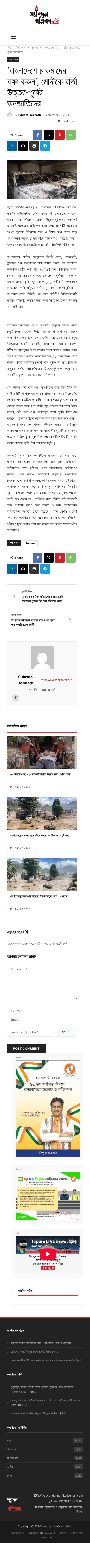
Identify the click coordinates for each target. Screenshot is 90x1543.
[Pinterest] (60, 135)
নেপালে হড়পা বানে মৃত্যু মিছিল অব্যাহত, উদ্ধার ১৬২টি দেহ (39, 835)
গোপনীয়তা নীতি (76, 1533)
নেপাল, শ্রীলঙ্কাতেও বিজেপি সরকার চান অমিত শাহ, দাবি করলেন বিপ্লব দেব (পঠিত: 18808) (45, 1403)
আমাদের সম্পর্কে (17, 1533)
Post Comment (26, 1048)
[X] (49, 135)
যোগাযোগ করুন (47, 1537)
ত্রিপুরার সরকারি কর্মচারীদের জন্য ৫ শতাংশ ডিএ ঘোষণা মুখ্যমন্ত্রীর (41, 1343)
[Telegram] (45, 146)
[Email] (23, 146)
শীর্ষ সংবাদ (44, 1449)
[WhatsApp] (71, 135)
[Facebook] (37, 135)
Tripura (30, 543)
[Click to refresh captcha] (66, 1032)
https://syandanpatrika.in (56, 680)
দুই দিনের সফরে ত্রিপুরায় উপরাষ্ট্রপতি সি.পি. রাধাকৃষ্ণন (35, 1352)
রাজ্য (44, 1440)
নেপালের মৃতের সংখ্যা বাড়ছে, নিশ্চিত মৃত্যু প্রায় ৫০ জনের (38, 896)
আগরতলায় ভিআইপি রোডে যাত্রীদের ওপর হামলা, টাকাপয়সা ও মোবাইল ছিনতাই (46, 1360)
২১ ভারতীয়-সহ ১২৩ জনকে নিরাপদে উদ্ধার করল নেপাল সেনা (40, 774)
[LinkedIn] (12, 146)
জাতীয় (44, 1467)
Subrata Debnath (29, 115)
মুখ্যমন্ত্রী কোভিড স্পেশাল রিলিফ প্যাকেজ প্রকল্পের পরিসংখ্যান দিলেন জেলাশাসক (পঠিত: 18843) (42, 1389)
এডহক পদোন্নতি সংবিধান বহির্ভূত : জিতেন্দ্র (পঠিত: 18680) (39, 1413)
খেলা (44, 1475)
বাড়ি (9, 48)
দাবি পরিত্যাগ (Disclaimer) (42, 1533)
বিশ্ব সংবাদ (21, 48)
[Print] (34, 146)
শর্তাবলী (63, 1533)
